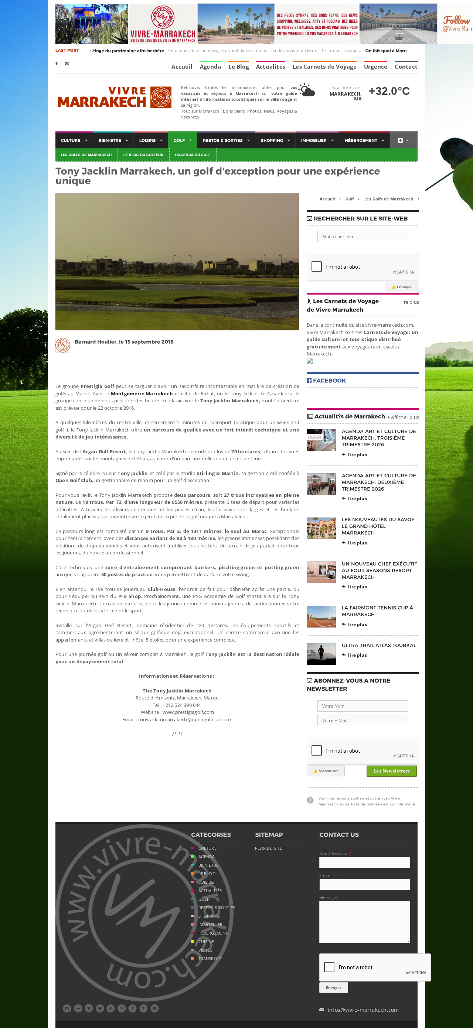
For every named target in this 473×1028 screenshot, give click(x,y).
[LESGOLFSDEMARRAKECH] (86, 154)
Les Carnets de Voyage (325, 66)
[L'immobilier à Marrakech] (317, 140)
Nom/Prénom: (333, 853)
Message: (328, 897)
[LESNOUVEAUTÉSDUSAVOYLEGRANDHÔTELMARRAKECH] (379, 526)
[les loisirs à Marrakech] (151, 140)
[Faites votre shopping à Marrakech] (275, 140)
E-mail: (326, 875)
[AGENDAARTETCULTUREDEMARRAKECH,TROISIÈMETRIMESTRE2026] (380, 438)
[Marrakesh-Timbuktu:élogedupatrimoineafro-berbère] (95, 50)
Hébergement (213, 933)
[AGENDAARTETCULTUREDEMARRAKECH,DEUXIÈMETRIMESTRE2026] (380, 481)
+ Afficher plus (403, 417)
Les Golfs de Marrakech (391, 199)
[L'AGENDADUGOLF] (193, 154)
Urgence (376, 66)
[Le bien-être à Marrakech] (113, 140)
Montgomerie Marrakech (142, 393)
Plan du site (268, 848)
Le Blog (238, 66)
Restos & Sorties (216, 907)
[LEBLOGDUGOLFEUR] (144, 154)
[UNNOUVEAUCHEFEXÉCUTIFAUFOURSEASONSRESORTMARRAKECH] (380, 570)
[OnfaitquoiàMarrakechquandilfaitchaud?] (405, 50)
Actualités (270, 66)
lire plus (354, 454)
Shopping (209, 916)
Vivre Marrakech (113, 98)
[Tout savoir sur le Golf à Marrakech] (182, 140)
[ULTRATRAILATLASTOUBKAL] (379, 645)
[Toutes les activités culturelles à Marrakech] (74, 140)
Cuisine (206, 941)
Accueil (182, 66)
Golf (353, 199)
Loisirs (206, 882)
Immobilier (210, 924)
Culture (207, 848)
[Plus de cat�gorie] (403, 140)
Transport (210, 958)
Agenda (210, 66)
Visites (205, 950)
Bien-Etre (208, 865)
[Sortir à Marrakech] (226, 140)
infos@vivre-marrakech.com (359, 1009)
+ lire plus (408, 302)
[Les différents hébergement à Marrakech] (364, 140)
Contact (406, 66)
